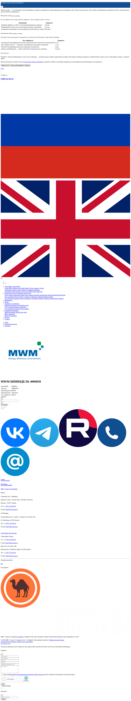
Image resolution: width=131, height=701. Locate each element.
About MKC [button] (9, 286)
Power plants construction (13, 295)
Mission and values (19, 288)
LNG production (10, 307)
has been (20, 637)
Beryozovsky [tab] (13, 533)
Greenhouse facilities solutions (40, 298)
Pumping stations (48, 297)
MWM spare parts (21, 312)
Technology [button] (8, 304)
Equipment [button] (8, 310)
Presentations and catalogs (13, 291)
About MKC (9, 288)
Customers (8, 290)
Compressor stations (36, 297)
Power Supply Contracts (22, 297)
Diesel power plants (27, 295)
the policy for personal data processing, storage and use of (27, 674)
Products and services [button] (11, 293)
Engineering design (46, 295)
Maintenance (8, 300)
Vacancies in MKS (27, 291)
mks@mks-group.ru (12, 509)
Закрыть (27, 65)
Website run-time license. (56, 640)
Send (3, 684)
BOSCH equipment (11, 316)
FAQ (2, 68)
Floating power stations (22, 309)
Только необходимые (17, 65)
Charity (41, 288)
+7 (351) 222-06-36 (10, 506)
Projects (7, 317)
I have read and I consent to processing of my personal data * (39, 674)
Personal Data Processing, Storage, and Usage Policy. (17, 642)
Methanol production (11, 305)
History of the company (32, 288)
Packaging (36, 295)
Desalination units (23, 305)
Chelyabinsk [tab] (4, 533)
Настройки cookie (5, 643)
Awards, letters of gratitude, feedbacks (28, 290)
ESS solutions (9, 298)
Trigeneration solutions (57, 298)
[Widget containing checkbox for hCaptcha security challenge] (15, 679)
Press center (36, 291)
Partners (14, 290)
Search (3, 699)
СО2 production (10, 309)
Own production (10, 297)
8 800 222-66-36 (7, 79)
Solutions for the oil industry (22, 298)
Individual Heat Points (58, 295)
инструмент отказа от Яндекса (33, 62)
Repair (7, 302)
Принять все (5, 65)
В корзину (4, 404)
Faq (41, 291)
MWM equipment (10, 312)
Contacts (7, 319)
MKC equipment (10, 314)
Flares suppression (20, 307)
